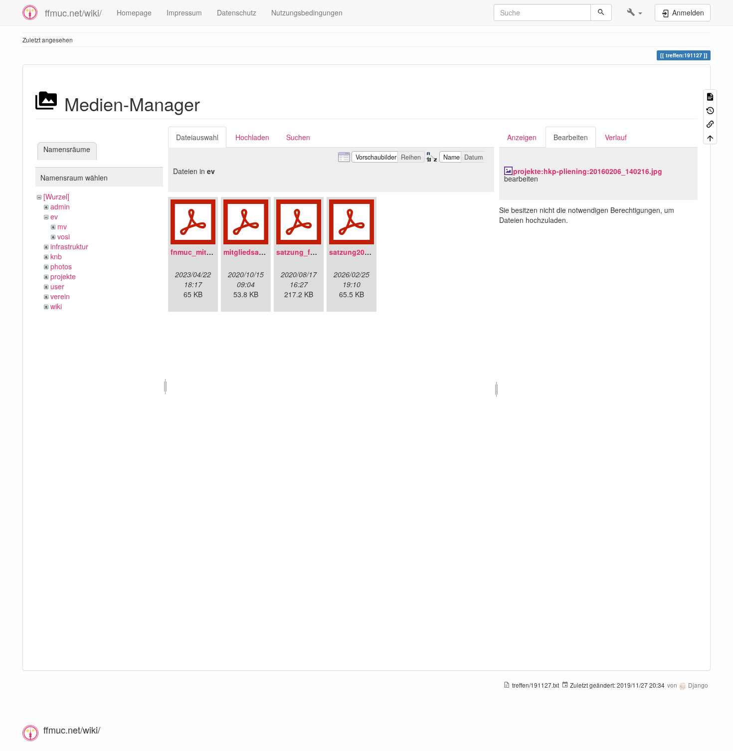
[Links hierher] (710, 123)
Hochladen (252, 137)
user (57, 286)
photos (61, 266)
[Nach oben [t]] (710, 137)
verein (60, 296)
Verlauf (616, 137)
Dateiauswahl (197, 137)
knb (56, 256)
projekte (63, 276)
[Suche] (601, 12)
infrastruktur (69, 246)
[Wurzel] (56, 196)
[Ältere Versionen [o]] (710, 109)
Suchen (298, 137)
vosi (63, 236)
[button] (634, 12)
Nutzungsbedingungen (307, 12)
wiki (56, 306)
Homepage (134, 12)
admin (60, 206)
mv (62, 226)
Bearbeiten (570, 137)
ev (54, 216)
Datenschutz (236, 12)
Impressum (184, 12)
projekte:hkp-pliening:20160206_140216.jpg (587, 171)
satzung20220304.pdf (365, 252)
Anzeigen (522, 137)
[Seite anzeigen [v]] (710, 96)
